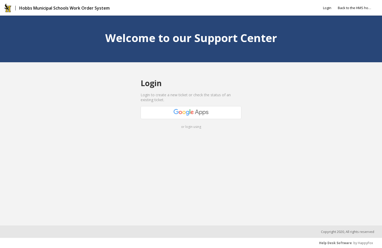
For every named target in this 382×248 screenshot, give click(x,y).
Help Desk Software (335, 243)
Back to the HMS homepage (355, 7)
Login (327, 7)
